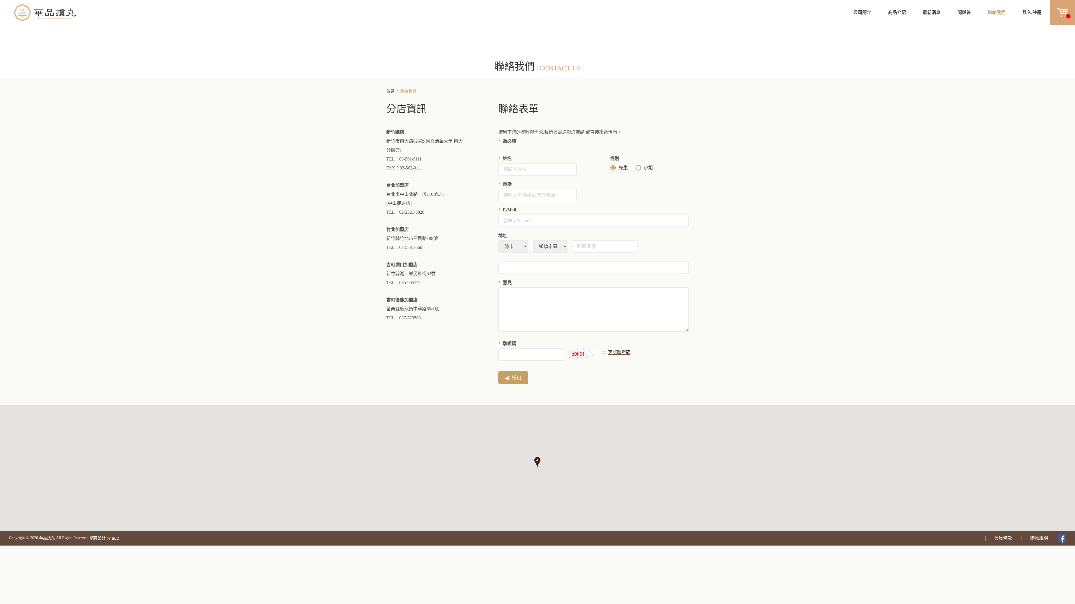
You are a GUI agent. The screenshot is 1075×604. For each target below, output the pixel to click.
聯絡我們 (408, 91)
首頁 (390, 91)
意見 (507, 282)
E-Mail (509, 209)
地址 (502, 235)
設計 (102, 538)
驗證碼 (509, 343)
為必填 (509, 141)
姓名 (507, 158)
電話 (507, 184)
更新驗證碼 (619, 352)
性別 (614, 158)
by (109, 538)
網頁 (94, 538)
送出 (517, 377)
